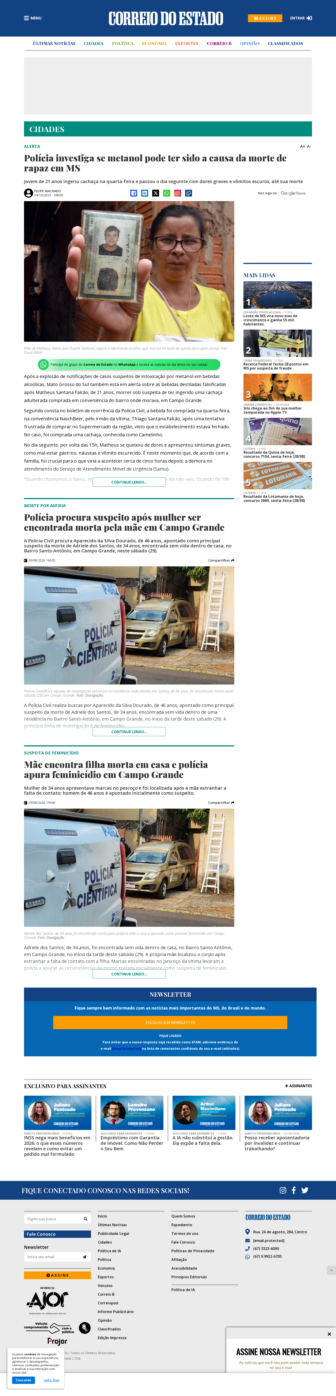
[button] (221, 560)
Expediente (181, 1225)
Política (122, 43)
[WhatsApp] (166, 193)
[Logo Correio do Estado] (166, 18)
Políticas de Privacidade (192, 1251)
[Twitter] (305, 1190)
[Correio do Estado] (278, 1217)
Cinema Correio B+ (266, 404)
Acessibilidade (184, 1268)
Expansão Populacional (267, 312)
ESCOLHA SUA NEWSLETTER (170, 1022)
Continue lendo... (129, 482)
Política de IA (109, 1251)
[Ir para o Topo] (331, 1270)
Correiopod (108, 1303)
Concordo (23, 1380)
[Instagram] (177, 193)
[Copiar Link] (188, 193)
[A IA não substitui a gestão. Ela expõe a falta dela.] (204, 1113)
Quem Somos (183, 1216)
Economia (154, 43)
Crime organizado (263, 360)
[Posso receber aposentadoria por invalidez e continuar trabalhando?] (278, 1113)
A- (309, 146)
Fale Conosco (183, 1242)
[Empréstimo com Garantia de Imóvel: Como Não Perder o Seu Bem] (132, 1113)
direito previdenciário (48, 1133)
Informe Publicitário (116, 1312)
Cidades (94, 43)
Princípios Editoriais (189, 1277)
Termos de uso (185, 1233)
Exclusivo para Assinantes (128, 1133)
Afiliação (179, 1259)
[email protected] (126, 1048)
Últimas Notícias (54, 43)
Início (102, 1216)
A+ (302, 146)
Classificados (285, 43)
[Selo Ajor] (57, 1300)
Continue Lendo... (129, 731)
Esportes (186, 43)
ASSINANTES (300, 1085)
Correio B (219, 43)
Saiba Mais (52, 1380)
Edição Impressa (112, 1338)
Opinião (249, 43)
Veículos (105, 1286)
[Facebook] (133, 193)
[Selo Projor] (57, 1334)
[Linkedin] (144, 193)
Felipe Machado (47, 191)
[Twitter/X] (155, 193)
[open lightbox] (129, 271)
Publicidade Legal (113, 1233)
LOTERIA (254, 449)
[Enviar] (84, 1257)
